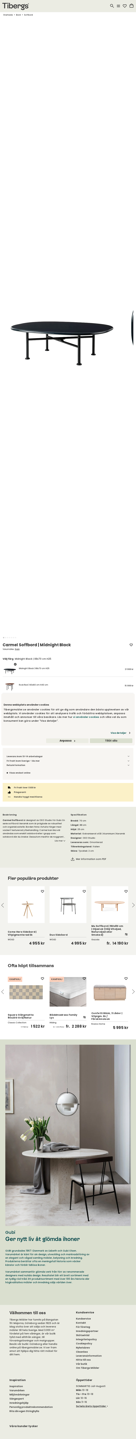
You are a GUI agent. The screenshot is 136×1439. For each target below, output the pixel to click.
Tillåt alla (111, 741)
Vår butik (81, 1364)
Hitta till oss (83, 1359)
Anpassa (65, 741)
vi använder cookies (86, 717)
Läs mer (59, 841)
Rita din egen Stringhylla (24, 1411)
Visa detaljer (118, 733)
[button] (3, 637)
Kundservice (83, 1318)
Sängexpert (16, 1398)
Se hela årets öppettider (91, 1406)
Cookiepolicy (84, 1343)
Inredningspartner (87, 1331)
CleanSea (82, 1351)
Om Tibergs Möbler (87, 1368)
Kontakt (81, 1322)
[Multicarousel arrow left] (2, 905)
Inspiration (16, 1386)
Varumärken (17, 1390)
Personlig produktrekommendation (31, 1407)
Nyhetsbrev (83, 1347)
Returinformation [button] (16, 765)
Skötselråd (82, 1335)
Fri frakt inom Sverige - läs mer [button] (23, 760)
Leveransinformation (89, 1355)
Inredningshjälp (19, 1403)
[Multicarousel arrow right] (133, 905)
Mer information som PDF (91, 859)
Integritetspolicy (86, 1339)
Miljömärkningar (19, 1394)
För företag (83, 1327)
